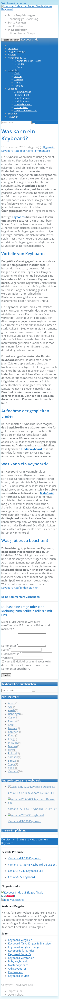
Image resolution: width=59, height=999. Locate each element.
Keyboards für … (17, 57)
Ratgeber (13, 116)
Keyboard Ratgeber (13, 151)
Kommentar (9, 645)
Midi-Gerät (47, 493)
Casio (17, 73)
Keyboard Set (21, 95)
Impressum (15, 991)
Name (5, 650)
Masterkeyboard (23, 104)
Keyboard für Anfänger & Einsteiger (30, 943)
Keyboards (19, 217)
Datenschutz (15, 994)
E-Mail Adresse (11, 654)
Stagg (11, 764)
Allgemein (48, 147)
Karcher (18, 79)
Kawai (11, 735)
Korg (11, 739)
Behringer (14, 714)
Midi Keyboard (22, 101)
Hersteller (13, 70)
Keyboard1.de (29, 39)
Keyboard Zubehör (19, 954)
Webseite (7, 658)
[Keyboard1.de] (29, 9)
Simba (17, 82)
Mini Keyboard (22, 98)
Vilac (11, 768)
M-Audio (13, 742)
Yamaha (18, 85)
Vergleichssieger (17, 51)
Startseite (23, 839)
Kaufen (12, 54)
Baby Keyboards (18, 961)
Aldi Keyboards (22, 91)
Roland (12, 753)
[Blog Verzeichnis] (12, 900)
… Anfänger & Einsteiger (27, 60)
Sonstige (12, 88)
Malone (12, 746)
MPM (11, 750)
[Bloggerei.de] (8, 896)
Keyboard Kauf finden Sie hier (19, 587)
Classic (12, 721)
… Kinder (19, 63)
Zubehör (12, 113)
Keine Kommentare (38, 151)
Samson (13, 757)
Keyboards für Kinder (21, 950)
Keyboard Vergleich (20, 940)
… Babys (18, 67)
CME (10, 724)
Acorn (11, 703)
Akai (10, 707)
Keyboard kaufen (18, 976)
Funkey (18, 76)
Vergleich (13, 48)
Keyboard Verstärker (25, 110)
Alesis (11, 710)
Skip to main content (14, 3)
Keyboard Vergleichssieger (24, 947)
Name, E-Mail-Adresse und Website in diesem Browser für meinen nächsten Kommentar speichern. (26, 665)
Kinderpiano (21, 107)
